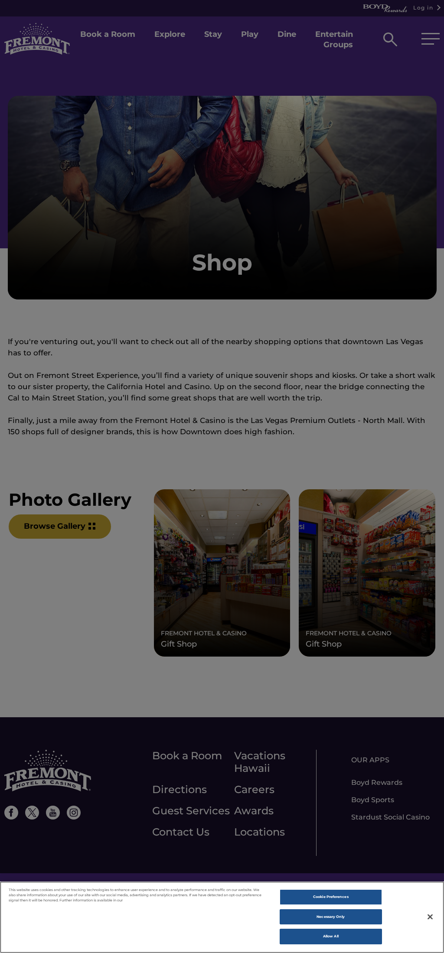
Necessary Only (331, 916)
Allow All (331, 936)
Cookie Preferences (330, 896)
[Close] (430, 916)
